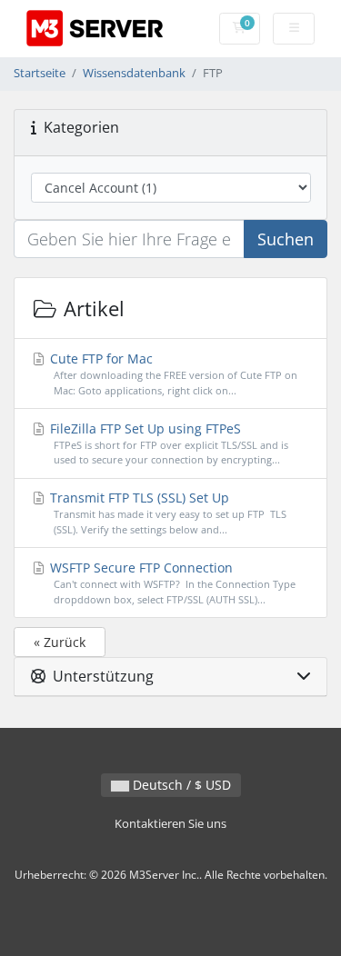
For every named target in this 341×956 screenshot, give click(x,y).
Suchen (285, 239)
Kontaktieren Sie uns (170, 824)
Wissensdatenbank (134, 73)
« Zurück (59, 642)
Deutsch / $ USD (180, 784)
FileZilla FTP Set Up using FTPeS (167, 443)
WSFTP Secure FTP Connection (171, 582)
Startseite (39, 73)
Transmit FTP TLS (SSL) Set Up (167, 512)
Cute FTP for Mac (171, 373)
